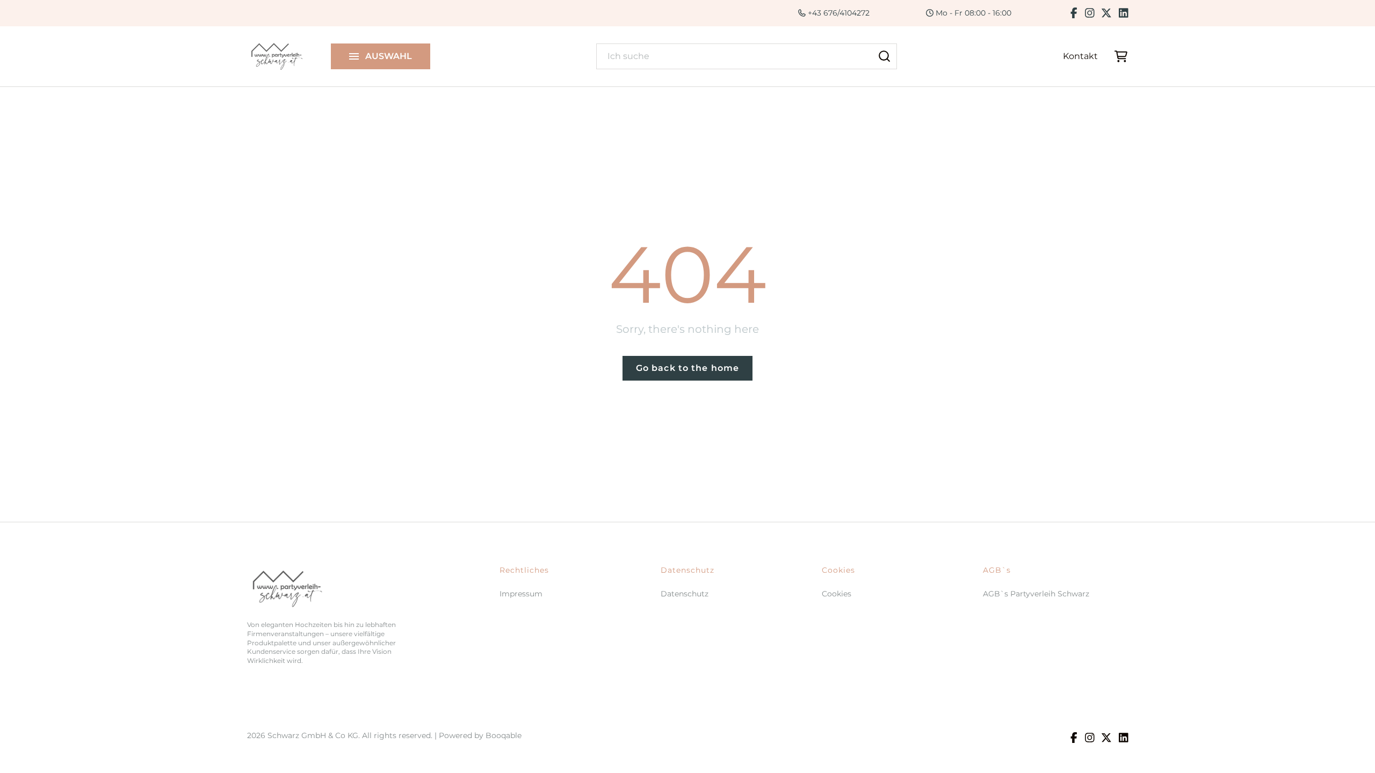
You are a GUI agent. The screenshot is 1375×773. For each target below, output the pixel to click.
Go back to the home (687, 368)
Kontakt (1080, 56)
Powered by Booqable (480, 735)
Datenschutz (684, 594)
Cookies (836, 594)
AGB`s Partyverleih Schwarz (1036, 594)
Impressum (521, 594)
